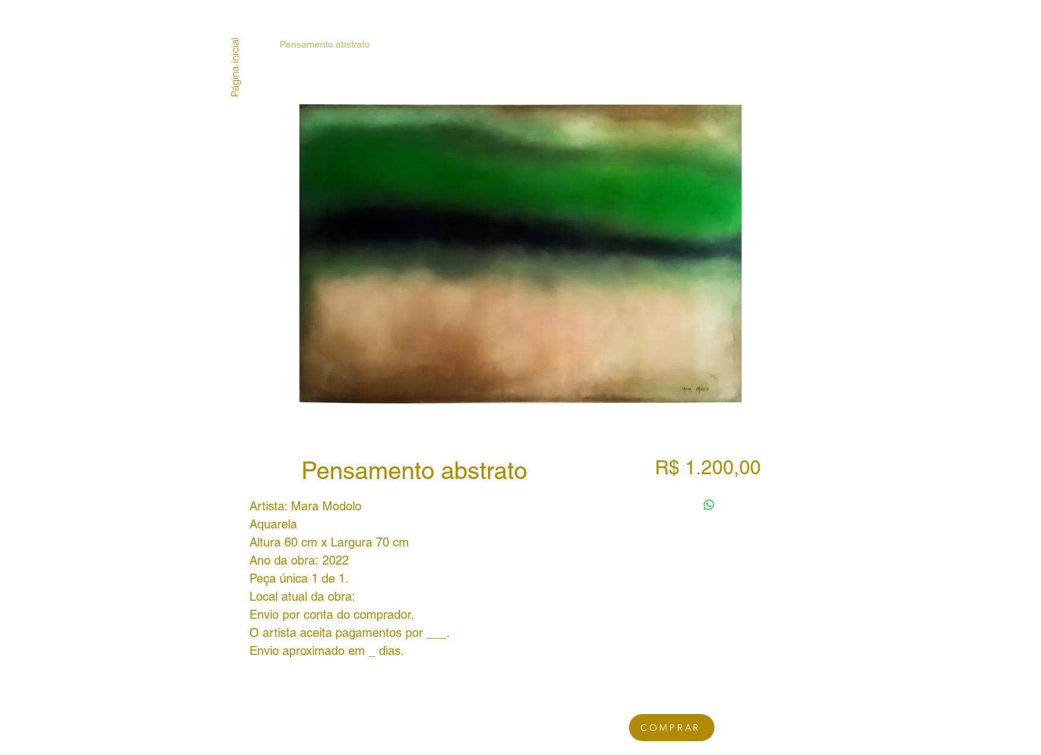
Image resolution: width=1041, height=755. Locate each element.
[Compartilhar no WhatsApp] (709, 505)
